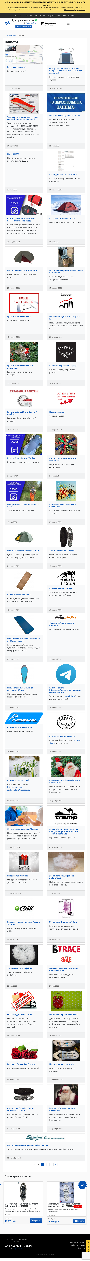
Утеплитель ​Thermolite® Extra (63, 922)
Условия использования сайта (45, 1255)
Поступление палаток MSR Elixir (22, 270)
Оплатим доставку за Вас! (19, 1014)
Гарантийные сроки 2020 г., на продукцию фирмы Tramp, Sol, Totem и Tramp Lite (63, 831)
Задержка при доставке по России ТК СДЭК (23, 923)
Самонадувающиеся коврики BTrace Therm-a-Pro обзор (21, 219)
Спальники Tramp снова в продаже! (61, 624)
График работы (31, 23)
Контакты (81, 1248)
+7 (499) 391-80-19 (24, 20)
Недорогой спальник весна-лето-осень (23, 505)
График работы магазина (19, 316)
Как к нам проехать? (16, 67)
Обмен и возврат (68, 15)
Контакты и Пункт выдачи (50, 15)
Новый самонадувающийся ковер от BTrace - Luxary (23, 639)
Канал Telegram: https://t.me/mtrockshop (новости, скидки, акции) (65, 689)
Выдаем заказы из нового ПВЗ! (19, 8)
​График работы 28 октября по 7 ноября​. (22, 413)
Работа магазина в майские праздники (62, 505)
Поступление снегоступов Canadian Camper (27, 1145)
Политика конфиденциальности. (65, 115)
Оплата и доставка (31, 15)
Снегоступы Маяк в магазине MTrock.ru (63, 459)
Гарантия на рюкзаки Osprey (63, 365)
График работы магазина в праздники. (20, 366)
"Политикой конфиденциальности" (74, 10)
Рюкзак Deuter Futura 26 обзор (21, 458)
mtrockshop (69, 696)
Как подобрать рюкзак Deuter (63, 174)
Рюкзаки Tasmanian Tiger (61, 588)
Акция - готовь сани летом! (62, 550)
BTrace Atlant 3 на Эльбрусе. (62, 218)
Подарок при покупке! (17, 875)
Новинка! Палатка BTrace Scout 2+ (23, 550)
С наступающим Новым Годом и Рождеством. (64, 781)
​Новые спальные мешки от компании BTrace (20, 688)
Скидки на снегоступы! (18, 780)
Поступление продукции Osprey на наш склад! (66, 271)
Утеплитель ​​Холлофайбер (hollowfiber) (61, 876)
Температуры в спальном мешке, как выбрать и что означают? (23, 118)
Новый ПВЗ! (13, 154)
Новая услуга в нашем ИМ (61, 1064)
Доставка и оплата (77, 1242)
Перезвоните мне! (24, 27)
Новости (18, 15)
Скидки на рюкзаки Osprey (62, 736)
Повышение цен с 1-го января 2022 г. (65, 317)
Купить (37, 1220)
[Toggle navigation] (68, 23)
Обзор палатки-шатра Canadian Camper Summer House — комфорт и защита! (65, 70)
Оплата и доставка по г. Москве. (22, 829)
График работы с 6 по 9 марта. (21, 1064)
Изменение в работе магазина (63, 1014)
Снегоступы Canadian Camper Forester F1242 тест (21, 1109)
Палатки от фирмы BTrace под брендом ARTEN (63, 969)
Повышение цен (57, 412)
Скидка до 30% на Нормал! (19, 727)
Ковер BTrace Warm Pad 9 (19, 594)
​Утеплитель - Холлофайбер (20, 968)
